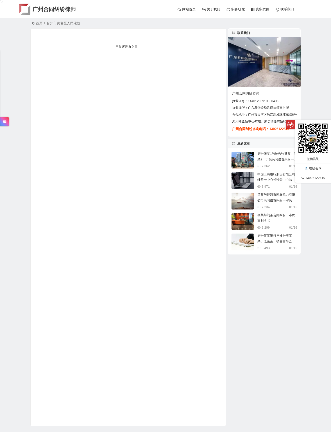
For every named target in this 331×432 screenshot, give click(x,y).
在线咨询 (315, 168)
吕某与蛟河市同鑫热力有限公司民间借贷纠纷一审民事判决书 (276, 200)
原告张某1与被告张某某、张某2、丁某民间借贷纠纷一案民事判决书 (277, 159)
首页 (39, 23)
